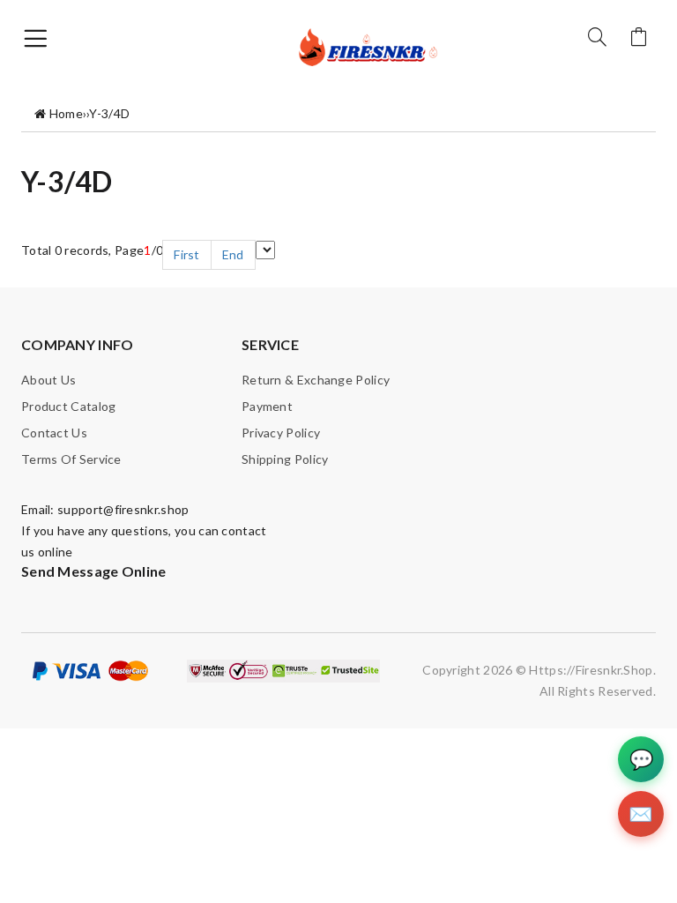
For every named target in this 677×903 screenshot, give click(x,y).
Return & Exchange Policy (316, 379)
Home (66, 113)
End (233, 254)
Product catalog (68, 406)
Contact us (54, 432)
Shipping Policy (285, 459)
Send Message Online (94, 571)
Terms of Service (71, 459)
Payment (267, 406)
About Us (48, 379)
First (187, 254)
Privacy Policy (281, 432)
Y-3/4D (109, 113)
